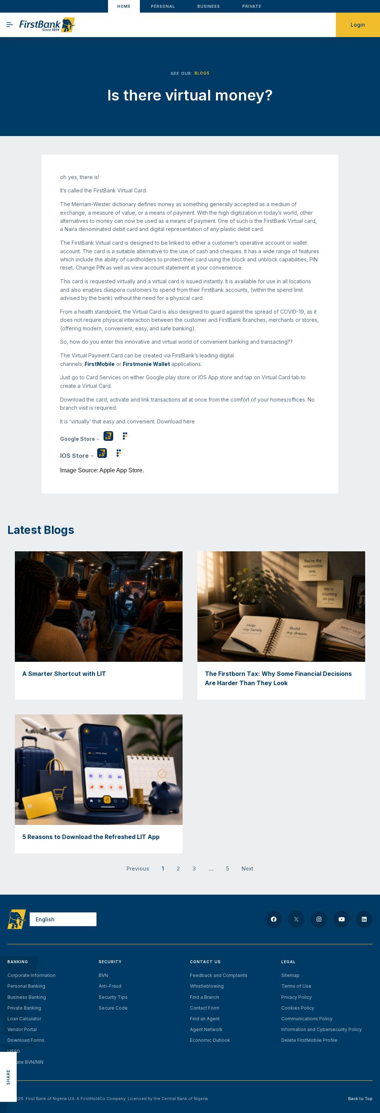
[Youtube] (341, 919)
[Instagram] (319, 919)
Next (247, 868)
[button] (8, 1043)
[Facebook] (273, 919)
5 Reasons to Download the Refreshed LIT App (91, 836)
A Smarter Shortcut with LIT (64, 673)
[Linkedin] (364, 919)
